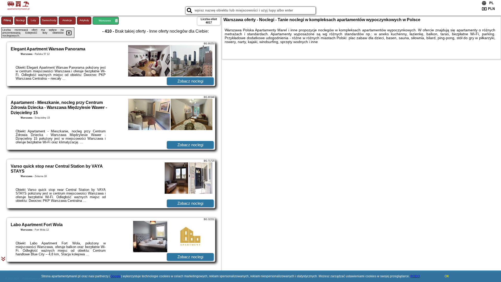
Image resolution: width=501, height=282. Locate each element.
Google (115, 276)
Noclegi (20, 20)
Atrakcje (67, 20)
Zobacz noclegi (190, 81)
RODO (415, 276)
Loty (33, 20)
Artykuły (84, 20)
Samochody (49, 20)
